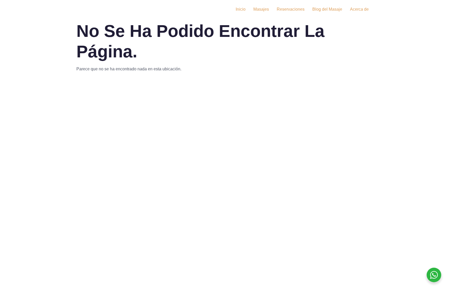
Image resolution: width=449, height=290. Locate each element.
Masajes (261, 9)
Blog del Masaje (327, 9)
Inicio (241, 9)
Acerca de (359, 9)
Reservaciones (291, 9)
